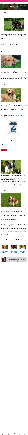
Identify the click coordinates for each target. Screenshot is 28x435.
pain (18, 225)
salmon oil (19, 115)
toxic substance (19, 72)
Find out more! (4, 150)
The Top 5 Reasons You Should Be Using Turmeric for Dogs (5, 252)
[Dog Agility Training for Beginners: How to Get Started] (14, 249)
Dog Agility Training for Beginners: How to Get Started (14, 252)
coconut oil (14, 115)
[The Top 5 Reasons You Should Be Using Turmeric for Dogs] (5, 249)
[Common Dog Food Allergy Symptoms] (23, 249)
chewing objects (4, 212)
